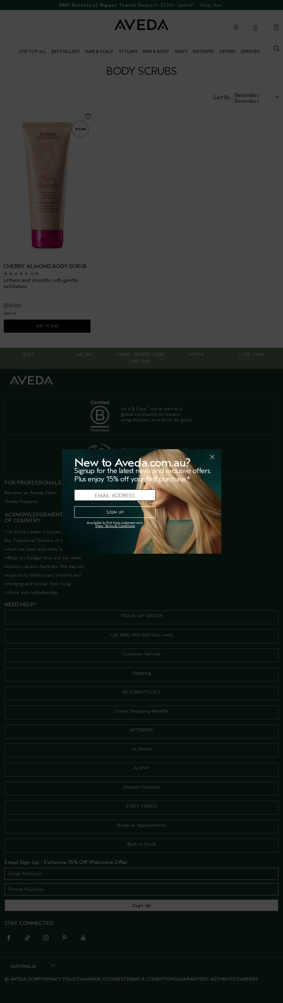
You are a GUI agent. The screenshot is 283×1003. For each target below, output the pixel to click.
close (194, 457)
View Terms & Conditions (115, 526)
